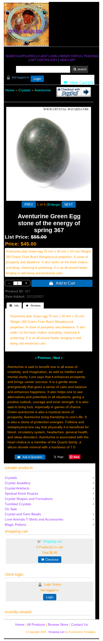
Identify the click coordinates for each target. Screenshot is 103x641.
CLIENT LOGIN (47, 56)
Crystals (24, 90)
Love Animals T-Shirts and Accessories (34, 519)
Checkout (51, 559)
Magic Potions (15, 524)
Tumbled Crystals (18, 504)
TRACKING (91, 56)
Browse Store (58, 624)
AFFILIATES (27, 56)
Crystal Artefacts (17, 488)
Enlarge (53, 204)
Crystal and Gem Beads (23, 514)
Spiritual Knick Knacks (21, 493)
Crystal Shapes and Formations (29, 499)
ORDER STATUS (70, 56)
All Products (36, 624)
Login (37, 78)
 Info (14, 305)
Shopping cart (52, 541)
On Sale (11, 509)
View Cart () (80, 82)
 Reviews (33, 305)
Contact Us (79, 624)
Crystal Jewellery (17, 483)
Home (9, 90)
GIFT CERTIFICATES (43, 60)
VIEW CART (67, 60)
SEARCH (12, 56)
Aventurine (42, 90)
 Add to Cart (62, 283)
